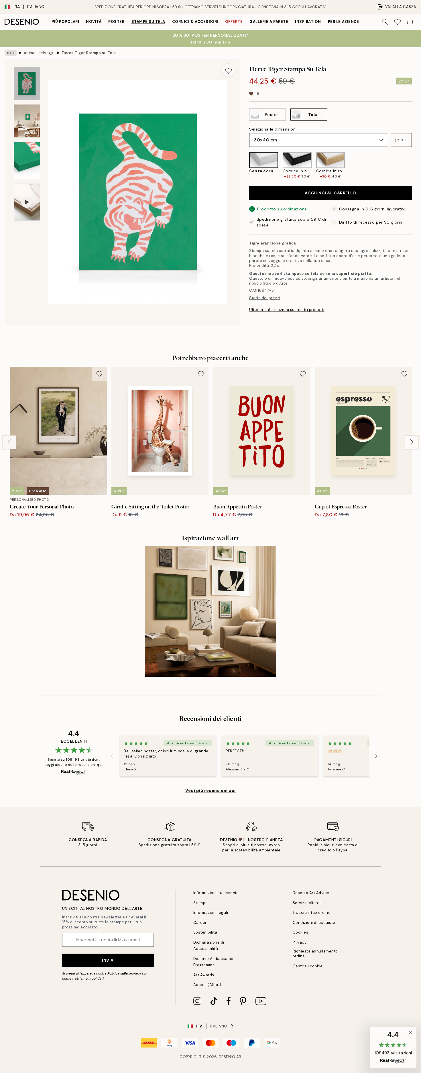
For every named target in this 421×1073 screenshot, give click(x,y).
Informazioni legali (210, 912)
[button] (401, 140)
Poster (116, 21)
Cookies (300, 932)
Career (200, 922)
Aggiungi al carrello (330, 193)
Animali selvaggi (39, 52)
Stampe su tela (148, 21)
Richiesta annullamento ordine (315, 953)
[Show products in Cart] (410, 22)
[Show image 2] (27, 120)
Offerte (234, 21)
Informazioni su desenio (216, 892)
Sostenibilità (205, 932)
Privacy (300, 942)
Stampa (200, 902)
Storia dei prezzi (264, 297)
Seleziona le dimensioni (273, 129)
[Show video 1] (27, 202)
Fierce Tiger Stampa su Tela (89, 52)
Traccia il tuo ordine (312, 912)
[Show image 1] (27, 83)
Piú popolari (65, 21)
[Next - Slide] (416, 165)
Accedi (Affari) (207, 984)
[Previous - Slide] (244, 165)
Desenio (227, 1056)
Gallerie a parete (268, 21)
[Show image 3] (27, 160)
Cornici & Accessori (195, 21)
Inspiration (308, 21)
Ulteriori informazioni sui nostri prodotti (286, 309)
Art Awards (203, 975)
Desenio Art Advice (311, 892)
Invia (108, 960)
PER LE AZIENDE (343, 21)
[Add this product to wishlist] (228, 70)
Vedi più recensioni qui (210, 790)
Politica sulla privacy (124, 973)
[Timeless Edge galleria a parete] (210, 611)
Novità (93, 21)
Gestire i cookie (308, 966)
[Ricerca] (385, 22)
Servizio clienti (307, 902)
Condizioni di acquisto (314, 922)
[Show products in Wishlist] (397, 22)
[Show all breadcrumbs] (11, 53)
